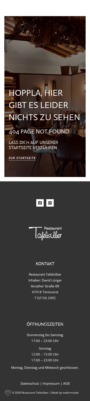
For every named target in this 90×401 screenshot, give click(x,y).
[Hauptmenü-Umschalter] (77, 8)
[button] (8, 393)
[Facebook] (40, 203)
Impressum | (53, 383)
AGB (66, 383)
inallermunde (70, 392)
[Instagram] (50, 203)
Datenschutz (30, 383)
